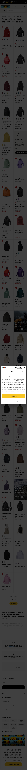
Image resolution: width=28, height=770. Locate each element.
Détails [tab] (13, 371)
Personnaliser (12, 401)
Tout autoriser (13, 396)
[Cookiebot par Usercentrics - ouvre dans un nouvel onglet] (16, 368)
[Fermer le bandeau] (24, 367)
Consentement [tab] (5, 371)
